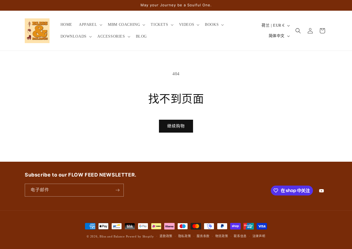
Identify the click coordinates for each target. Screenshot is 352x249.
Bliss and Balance (112, 236)
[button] (90, 24)
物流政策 (221, 236)
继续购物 (176, 126)
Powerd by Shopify (140, 236)
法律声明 (258, 236)
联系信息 (240, 236)
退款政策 (166, 236)
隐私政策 (184, 236)
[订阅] (117, 190)
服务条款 (203, 236)
